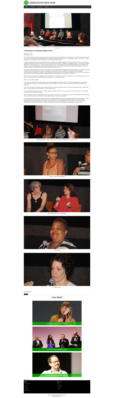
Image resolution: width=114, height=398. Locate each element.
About (58, 383)
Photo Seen (27, 390)
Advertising (59, 386)
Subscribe (27, 379)
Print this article (27, 291)
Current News (27, 383)
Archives (26, 385)
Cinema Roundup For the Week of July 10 (57, 323)
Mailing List (59, 385)
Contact (47, 6)
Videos (33, 6)
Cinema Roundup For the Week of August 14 (57, 375)
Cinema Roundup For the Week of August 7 (57, 349)
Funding (40, 6)
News (26, 6)
